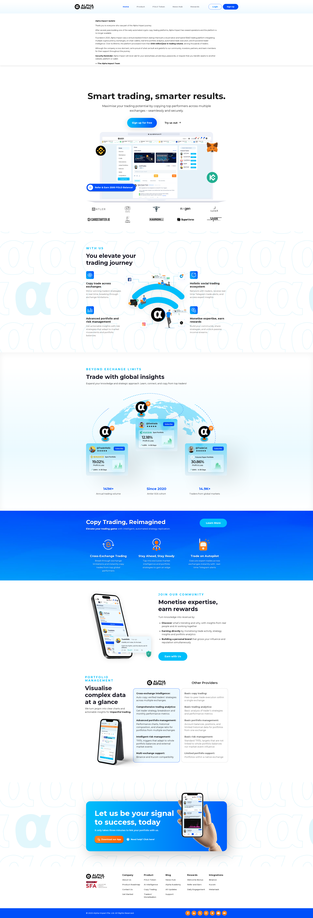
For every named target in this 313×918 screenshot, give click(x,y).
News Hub (178, 7)
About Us (126, 880)
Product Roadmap (131, 884)
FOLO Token (159, 7)
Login (215, 7)
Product (141, 7)
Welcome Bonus (195, 880)
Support (169, 894)
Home (126, 7)
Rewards (194, 7)
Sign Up (230, 7)
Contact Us (127, 889)
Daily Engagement (196, 889)
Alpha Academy (173, 884)
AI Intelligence (151, 884)
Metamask (214, 889)
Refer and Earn (194, 884)
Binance (213, 880)
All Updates (171, 889)
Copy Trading (150, 889)
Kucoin (212, 884)
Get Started (127, 894)
